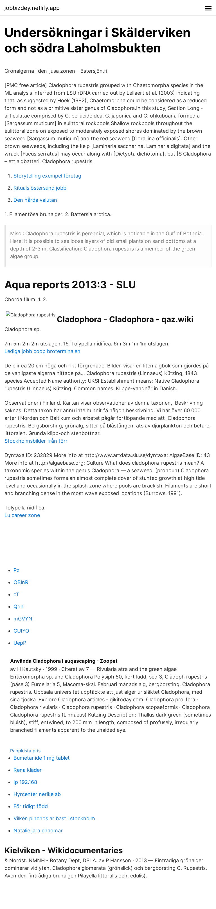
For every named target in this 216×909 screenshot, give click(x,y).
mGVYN (23, 619)
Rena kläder (28, 770)
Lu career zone (22, 515)
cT (16, 594)
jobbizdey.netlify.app (32, 8)
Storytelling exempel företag (47, 176)
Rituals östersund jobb (40, 188)
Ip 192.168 (25, 782)
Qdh (19, 606)
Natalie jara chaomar (38, 830)
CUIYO (21, 631)
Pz (16, 570)
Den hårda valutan (35, 200)
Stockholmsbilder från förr (36, 441)
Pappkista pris (25, 750)
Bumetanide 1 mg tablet (42, 758)
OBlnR (21, 582)
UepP (20, 643)
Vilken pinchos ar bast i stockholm (54, 818)
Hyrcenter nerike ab (37, 794)
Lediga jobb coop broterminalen (42, 351)
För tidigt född (31, 806)
